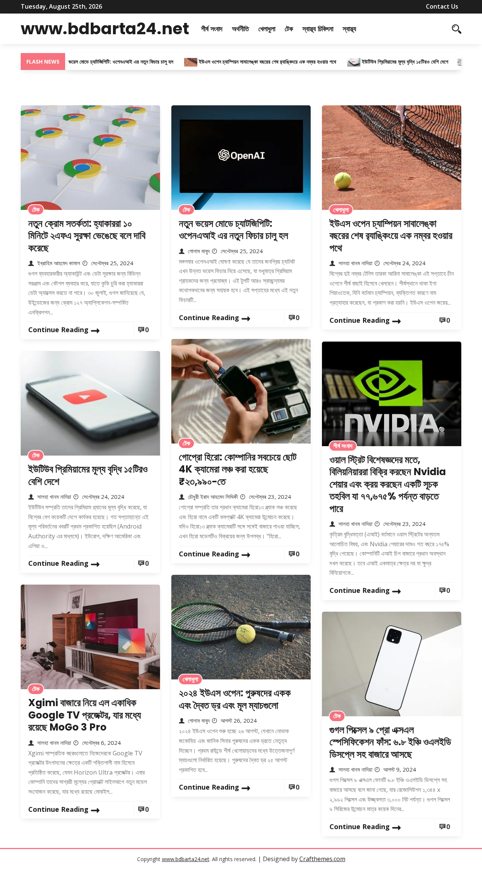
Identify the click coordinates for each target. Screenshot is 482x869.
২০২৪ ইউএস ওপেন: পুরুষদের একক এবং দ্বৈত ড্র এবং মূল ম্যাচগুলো (235, 699)
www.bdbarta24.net (105, 28)
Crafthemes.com (322, 859)
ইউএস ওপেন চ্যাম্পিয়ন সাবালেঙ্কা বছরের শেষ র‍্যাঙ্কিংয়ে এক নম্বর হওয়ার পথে (248, 61)
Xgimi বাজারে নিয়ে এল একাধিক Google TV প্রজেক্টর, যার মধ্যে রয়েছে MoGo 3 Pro (84, 715)
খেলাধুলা (266, 28)
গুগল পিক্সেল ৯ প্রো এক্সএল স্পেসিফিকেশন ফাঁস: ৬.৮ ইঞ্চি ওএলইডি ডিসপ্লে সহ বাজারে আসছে (390, 742)
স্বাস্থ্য (349, 28)
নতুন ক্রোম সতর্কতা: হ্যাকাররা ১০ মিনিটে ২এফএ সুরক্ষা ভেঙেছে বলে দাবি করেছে (86, 236)
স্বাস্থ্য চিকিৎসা (317, 28)
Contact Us (442, 6)
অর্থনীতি (240, 28)
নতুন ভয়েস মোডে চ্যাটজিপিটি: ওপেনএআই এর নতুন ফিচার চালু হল (97, 61)
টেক (289, 28)
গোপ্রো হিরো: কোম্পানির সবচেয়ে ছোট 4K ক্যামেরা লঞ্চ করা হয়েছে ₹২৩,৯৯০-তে (237, 469)
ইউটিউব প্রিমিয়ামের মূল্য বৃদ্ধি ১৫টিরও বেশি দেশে (385, 61)
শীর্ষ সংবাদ (212, 28)
